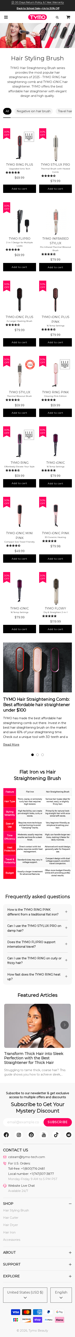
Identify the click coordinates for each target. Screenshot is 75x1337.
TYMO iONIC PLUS (19, 317)
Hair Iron (9, 1232)
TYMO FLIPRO (19, 239)
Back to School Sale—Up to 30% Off (38, 8)
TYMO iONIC (55, 463)
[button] (13, 172)
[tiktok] (56, 1135)
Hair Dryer (10, 1225)
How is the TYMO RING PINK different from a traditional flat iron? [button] (33, 912)
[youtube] (44, 1135)
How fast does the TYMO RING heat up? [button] (33, 977)
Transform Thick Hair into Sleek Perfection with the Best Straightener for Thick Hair (33, 1058)
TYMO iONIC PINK (55, 533)
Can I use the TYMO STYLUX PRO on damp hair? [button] (34, 928)
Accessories (11, 1240)
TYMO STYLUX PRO (55, 165)
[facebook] (6, 1135)
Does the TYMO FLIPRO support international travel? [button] (31, 944)
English (61, 1292)
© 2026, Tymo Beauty (32, 1330)
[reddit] (69, 1135)
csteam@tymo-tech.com (26, 1157)
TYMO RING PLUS (19, 165)
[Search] (57, 17)
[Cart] (68, 17)
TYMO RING (20, 463)
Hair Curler (10, 1218)
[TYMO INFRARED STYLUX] (55, 219)
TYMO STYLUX (19, 392)
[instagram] (19, 1135)
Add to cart (19, 188)
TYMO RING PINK (55, 392)
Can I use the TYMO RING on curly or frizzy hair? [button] (34, 960)
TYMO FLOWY (55, 608)
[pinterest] (31, 1135)
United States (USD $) (25, 1292)
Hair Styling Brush (16, 1210)
